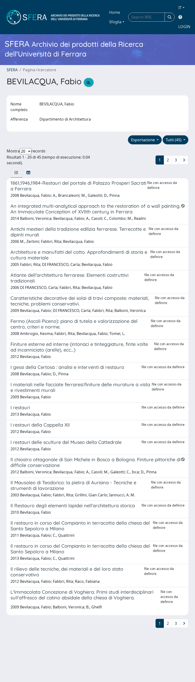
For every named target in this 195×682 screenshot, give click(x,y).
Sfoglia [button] (115, 21)
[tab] (16, 173)
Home (114, 12)
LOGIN (184, 26)
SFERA (12, 69)
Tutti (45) (174, 139)
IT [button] (180, 7)
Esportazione (143, 139)
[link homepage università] (53, 17)
